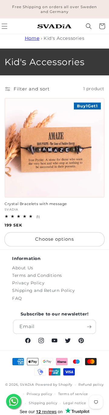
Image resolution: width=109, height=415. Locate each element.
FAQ (17, 298)
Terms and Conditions (37, 275)
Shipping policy (43, 403)
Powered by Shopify (54, 384)
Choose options (54, 239)
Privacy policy (39, 394)
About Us (22, 268)
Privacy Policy (28, 283)
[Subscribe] (89, 327)
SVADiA (27, 384)
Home (32, 38)
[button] (88, 26)
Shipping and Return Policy (43, 290)
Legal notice (74, 403)
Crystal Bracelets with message (36, 203)
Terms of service (73, 394)
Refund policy (91, 384)
